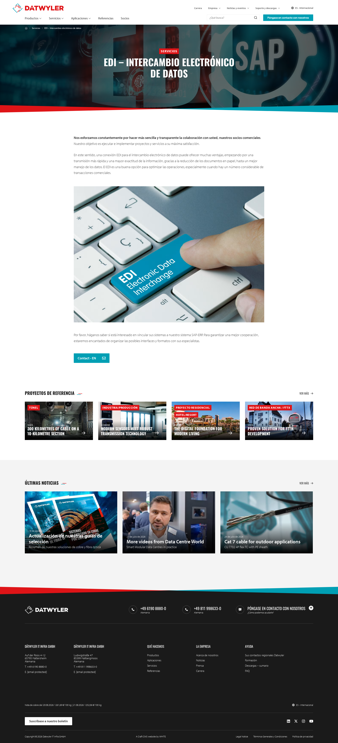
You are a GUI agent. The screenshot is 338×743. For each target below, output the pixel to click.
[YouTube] (311, 721)
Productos (31, 18)
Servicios (55, 18)
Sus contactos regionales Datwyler (264, 655)
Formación (251, 660)
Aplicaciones (79, 18)
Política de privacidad (302, 736)
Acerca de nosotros (207, 655)
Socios (125, 18)
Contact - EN (87, 358)
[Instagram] (303, 721)
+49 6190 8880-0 (37, 666)
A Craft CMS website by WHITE (151, 736)
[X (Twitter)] (296, 721)
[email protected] (37, 672)
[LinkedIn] (288, 721)
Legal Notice (242, 736)
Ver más (304, 393)
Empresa (212, 8)
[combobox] (233, 17)
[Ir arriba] (311, 608)
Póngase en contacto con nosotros (288, 17)
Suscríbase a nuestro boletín (48, 721)
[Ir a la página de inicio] (38, 5)
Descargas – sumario (256, 665)
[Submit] (255, 17)
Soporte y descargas (266, 8)
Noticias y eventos (236, 8)
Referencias (105, 18)
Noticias (200, 660)
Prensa (200, 665)
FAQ (247, 671)
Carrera (198, 8)
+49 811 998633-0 (86, 666)
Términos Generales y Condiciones (270, 736)
